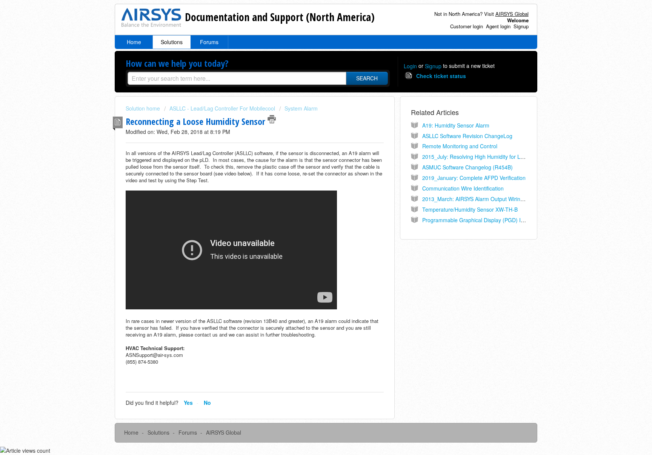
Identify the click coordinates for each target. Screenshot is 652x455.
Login (410, 66)
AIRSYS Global (223, 432)
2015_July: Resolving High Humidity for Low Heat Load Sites (494, 156)
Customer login (466, 26)
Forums (209, 42)
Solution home (143, 108)
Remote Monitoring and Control (459, 146)
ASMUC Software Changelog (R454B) (467, 167)
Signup (521, 26)
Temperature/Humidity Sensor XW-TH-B (470, 209)
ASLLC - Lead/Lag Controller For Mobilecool (222, 108)
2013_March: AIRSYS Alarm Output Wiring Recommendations (496, 199)
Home (134, 42)
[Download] (312, 129)
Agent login (498, 26)
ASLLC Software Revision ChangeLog (467, 136)
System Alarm (301, 108)
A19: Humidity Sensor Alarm (455, 125)
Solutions (172, 42)
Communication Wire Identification (463, 188)
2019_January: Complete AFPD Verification (474, 177)
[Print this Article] (272, 119)
